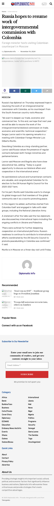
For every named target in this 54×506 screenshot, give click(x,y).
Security (31, 425)
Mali (29, 404)
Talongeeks (6, 500)
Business (5, 408)
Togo (30, 439)
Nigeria (31, 415)
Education (6, 425)
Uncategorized (34, 442)
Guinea (5, 439)
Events (5, 432)
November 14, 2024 (28, 51)
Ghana (4, 435)
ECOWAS (5, 421)
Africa (4, 397)
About (4, 455)
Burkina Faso (7, 404)
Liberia (31, 401)
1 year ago (19, 297)
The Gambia (33, 435)
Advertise (6, 465)
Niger (30, 411)
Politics (31, 418)
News (30, 408)
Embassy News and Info (11, 428)
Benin (4, 401)
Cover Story (7, 415)
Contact (5, 458)
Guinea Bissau (7, 442)
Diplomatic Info (10, 51)
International (12, 11)
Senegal (31, 428)
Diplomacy (6, 418)
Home (4, 11)
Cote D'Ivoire (7, 411)
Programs (32, 421)
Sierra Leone (33, 432)
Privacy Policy (7, 461)
